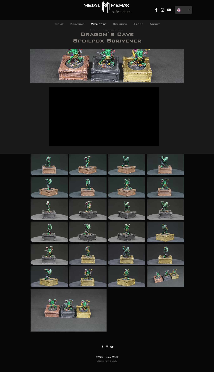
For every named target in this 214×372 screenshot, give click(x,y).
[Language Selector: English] (183, 10)
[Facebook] (156, 10)
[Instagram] (162, 10)
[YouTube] (169, 10)
